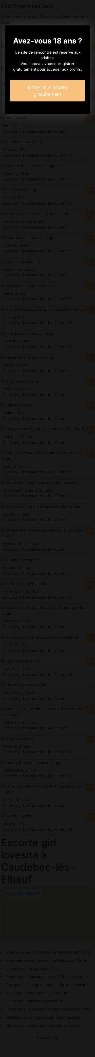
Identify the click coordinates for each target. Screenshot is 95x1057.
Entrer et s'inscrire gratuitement (47, 91)
